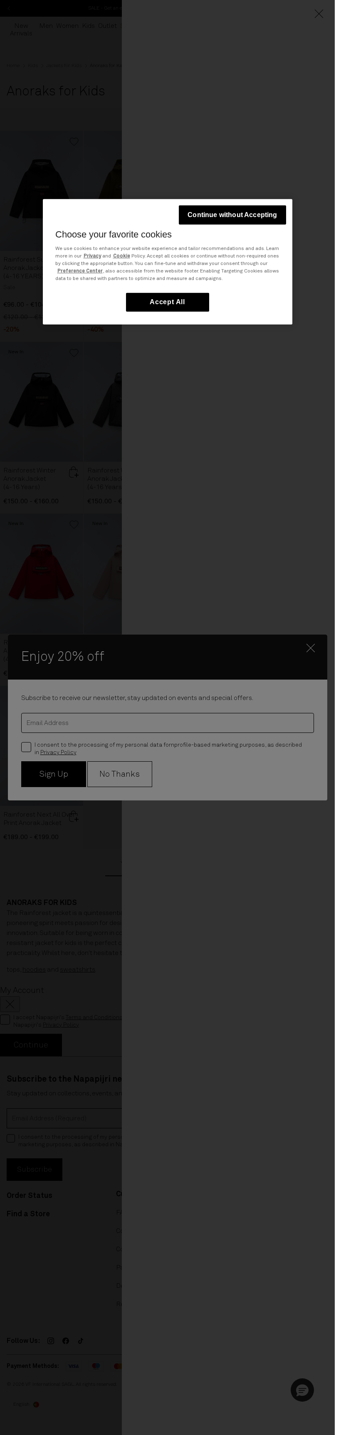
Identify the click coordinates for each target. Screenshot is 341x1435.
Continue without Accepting (232, 214)
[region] (167, 261)
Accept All (167, 301)
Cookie (121, 256)
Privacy (92, 256)
